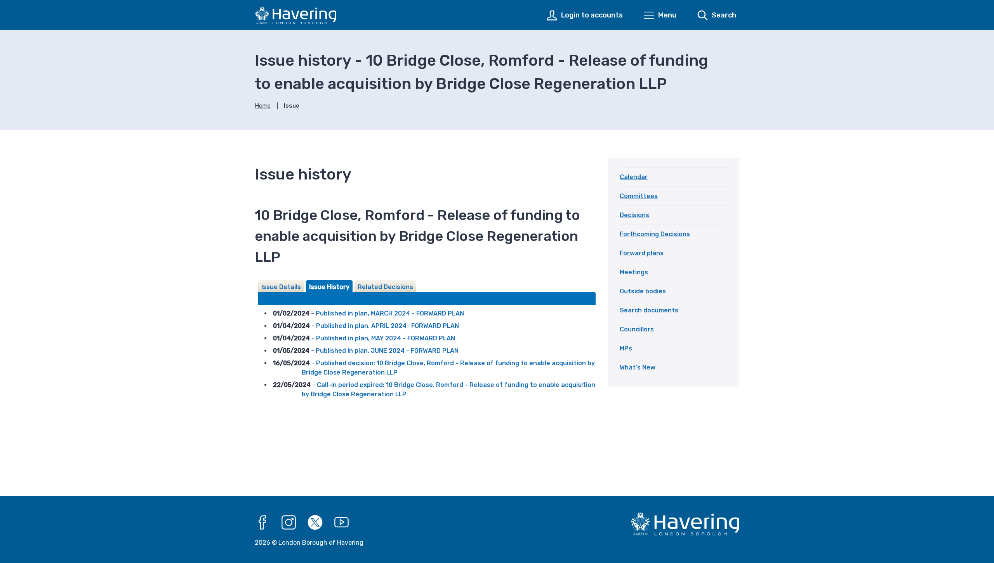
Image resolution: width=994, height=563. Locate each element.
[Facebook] (262, 522)
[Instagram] (289, 522)
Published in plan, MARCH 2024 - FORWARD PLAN (390, 313)
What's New (637, 367)
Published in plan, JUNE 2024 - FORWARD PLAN (387, 350)
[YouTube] (342, 522)
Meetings (634, 272)
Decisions (634, 215)
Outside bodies (643, 291)
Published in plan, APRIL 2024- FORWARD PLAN (387, 325)
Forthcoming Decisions (655, 234)
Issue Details (281, 287)
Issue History (329, 287)
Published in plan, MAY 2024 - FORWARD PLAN (385, 338)
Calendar (634, 177)
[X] (315, 522)
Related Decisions (385, 287)
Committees (639, 196)
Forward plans (642, 253)
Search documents (649, 310)
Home (263, 105)
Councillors (637, 329)
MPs (626, 348)
